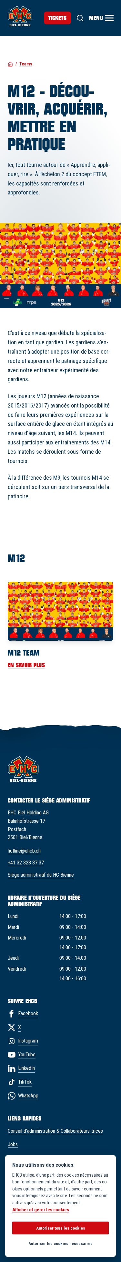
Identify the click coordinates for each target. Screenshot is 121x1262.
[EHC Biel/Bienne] (20, 16)
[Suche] (80, 18)
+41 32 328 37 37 (26, 863)
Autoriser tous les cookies (60, 1228)
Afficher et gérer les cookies (40, 1210)
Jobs (13, 1144)
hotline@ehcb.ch (24, 851)
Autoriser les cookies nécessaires (60, 1243)
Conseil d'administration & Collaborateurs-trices (55, 1131)
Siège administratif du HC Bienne (41, 875)
